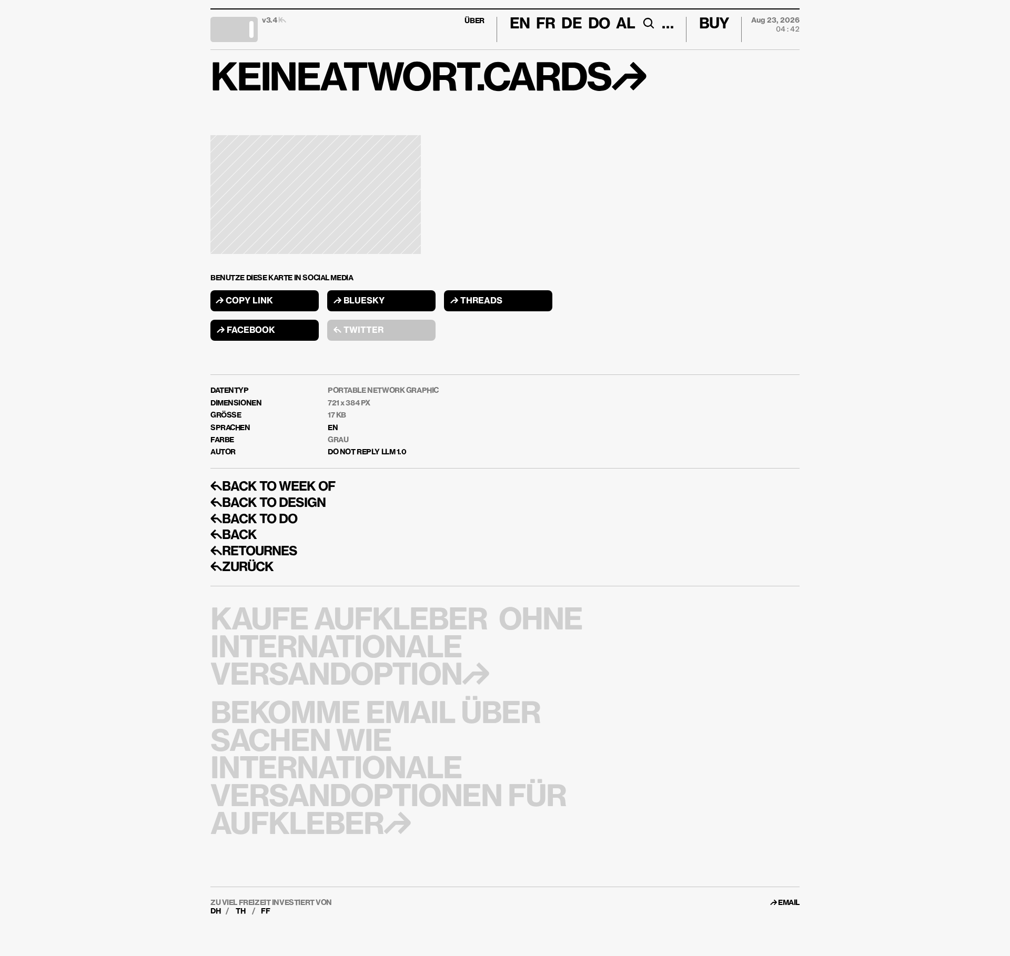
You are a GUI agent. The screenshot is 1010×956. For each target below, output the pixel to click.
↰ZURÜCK (242, 567)
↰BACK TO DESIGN (268, 503)
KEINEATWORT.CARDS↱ (427, 80)
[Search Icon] (648, 23)
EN (333, 428)
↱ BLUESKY (359, 301)
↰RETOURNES (253, 551)
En (520, 24)
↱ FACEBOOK (246, 331)
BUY (714, 24)
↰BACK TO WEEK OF (272, 487)
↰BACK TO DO (253, 519)
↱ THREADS (476, 301)
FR (545, 24)
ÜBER (474, 21)
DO (599, 24)
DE (571, 24)
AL (625, 24)
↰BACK (233, 535)
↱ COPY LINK (244, 301)
